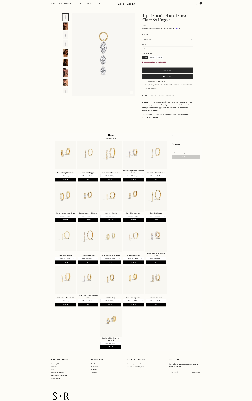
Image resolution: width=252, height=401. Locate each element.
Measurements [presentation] (157, 95)
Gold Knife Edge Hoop (133, 298)
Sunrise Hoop (111, 298)
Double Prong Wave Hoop (65, 173)
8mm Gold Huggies (111, 213)
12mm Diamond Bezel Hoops (65, 213)
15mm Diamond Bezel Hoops (111, 173)
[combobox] (168, 39)
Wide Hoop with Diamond (65, 298)
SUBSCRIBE (196, 372)
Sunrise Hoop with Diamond (88, 213)
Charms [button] (177, 144)
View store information (151, 88)
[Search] (191, 4)
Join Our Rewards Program (135, 367)
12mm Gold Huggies (65, 255)
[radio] (145, 57)
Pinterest (94, 370)
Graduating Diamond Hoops (156, 173)
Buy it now (167, 76)
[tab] (145, 95)
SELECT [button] (65, 180)
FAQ (52, 370)
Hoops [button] (177, 136)
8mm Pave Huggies (133, 255)
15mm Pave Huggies (88, 255)
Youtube (94, 372)
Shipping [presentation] (170, 95)
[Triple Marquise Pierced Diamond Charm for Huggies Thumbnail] (65, 17)
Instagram (94, 367)
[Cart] (200, 4)
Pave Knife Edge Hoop (133, 213)
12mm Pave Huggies (88, 173)
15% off (169, 107)
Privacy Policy (55, 378)
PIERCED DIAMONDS (65, 4)
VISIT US (97, 4)
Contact (54, 367)
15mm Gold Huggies (156, 213)
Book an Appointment (134, 364)
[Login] (195, 4)
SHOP (53, 4)
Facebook (94, 364)
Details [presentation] (145, 95)
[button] (186, 136)
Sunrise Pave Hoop (156, 298)
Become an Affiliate (57, 372)
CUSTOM (88, 4)
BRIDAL (79, 4)
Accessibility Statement (59, 376)
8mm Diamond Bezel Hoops (111, 255)
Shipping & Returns (57, 364)
